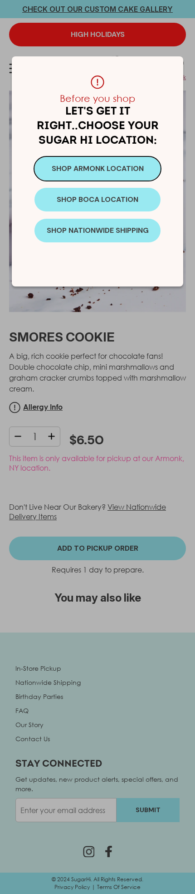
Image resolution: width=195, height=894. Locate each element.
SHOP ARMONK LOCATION (98, 168)
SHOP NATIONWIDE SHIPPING (98, 230)
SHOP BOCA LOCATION (97, 199)
